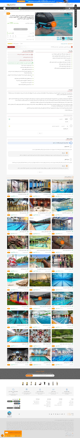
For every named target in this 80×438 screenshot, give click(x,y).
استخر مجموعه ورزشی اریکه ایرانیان (65, 306)
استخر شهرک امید (46, 194)
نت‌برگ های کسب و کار (36, 403)
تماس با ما (60, 401)
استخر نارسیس (69, 325)
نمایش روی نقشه (11, 47)
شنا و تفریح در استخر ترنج (55, 126)
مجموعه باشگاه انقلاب (68, 269)
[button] (37, 24)
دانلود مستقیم (16, 408)
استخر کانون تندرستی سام (67, 287)
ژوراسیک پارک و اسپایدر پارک (44, 287)
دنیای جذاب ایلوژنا (46, 344)
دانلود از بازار (9, 401)
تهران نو (31, 33)
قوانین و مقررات (71, 402)
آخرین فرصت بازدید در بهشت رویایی (65, 344)
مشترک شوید (29, 375)
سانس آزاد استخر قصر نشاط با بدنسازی (43, 250)
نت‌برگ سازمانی (48, 401)
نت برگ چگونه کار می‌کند (47, 405)
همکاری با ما (60, 402)
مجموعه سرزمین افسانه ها (23, 250)
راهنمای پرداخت (48, 403)
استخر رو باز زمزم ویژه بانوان (22, 287)
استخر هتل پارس (46, 362)
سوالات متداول (48, 406)
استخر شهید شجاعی (46, 325)
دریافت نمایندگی (59, 403)
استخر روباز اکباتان (24, 269)
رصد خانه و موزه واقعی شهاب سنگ (43, 212)
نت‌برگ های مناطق (36, 402)
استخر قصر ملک (68, 231)
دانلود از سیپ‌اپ (9, 408)
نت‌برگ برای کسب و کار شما (58, 405)
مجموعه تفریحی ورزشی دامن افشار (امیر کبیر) (64, 194)
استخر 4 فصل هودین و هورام (44, 306)
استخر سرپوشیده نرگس (23, 231)
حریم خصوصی (71, 403)
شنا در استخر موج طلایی (67, 362)
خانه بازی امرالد (24, 306)
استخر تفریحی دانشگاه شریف (66, 212)
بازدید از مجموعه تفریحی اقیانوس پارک (43, 269)
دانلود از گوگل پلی (16, 401)
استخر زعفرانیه (24, 344)
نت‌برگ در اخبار (71, 405)
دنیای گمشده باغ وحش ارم (22, 194)
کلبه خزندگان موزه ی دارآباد (67, 250)
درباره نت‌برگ (71, 401)
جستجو (30, 4)
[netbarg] (70, 434)
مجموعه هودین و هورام (45, 231)
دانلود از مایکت (16, 403)
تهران (64, 8)
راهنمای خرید (48, 402)
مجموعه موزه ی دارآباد (23, 212)
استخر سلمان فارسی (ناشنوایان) (22, 325)
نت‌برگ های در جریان (36, 401)
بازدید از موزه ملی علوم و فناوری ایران (21, 362)
